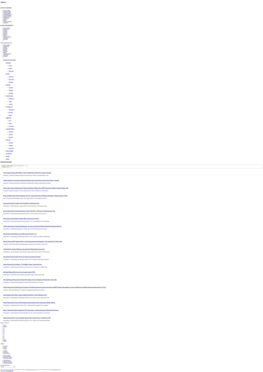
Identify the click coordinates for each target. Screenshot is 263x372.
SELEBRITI (11, 126)
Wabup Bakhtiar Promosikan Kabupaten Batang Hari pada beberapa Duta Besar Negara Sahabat (31, 180)
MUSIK (10, 123)
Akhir (4, 341)
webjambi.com (29, 369)
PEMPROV (11, 131)
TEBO (4, 20)
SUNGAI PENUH (7, 21)
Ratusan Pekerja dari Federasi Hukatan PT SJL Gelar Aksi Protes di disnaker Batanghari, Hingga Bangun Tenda (35, 195)
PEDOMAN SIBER (7, 363)
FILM (10, 120)
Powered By (7, 370)
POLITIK (5, 31)
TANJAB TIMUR (7, 15)
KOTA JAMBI (6, 10)
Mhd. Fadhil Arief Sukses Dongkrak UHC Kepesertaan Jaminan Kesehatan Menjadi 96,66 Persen (30, 310)
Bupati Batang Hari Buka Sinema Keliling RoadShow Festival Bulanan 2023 (25, 295)
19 (3, 337)
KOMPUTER (11, 98)
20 (3, 338)
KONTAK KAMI (7, 356)
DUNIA (5, 30)
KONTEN (5, 352)
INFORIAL (11, 82)
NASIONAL (6, 29)
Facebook (5, 346)
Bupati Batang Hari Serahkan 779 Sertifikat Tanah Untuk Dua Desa (22, 264)
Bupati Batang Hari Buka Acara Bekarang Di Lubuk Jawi (19, 234)
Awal (4, 325)
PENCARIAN (6, 353)
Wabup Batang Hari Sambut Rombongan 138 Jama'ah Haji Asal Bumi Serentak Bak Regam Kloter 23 (32, 226)
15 (3, 332)
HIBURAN (5, 38)
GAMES (10, 101)
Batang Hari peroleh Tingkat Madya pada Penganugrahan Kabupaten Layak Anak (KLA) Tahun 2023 (32, 241)
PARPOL (10, 68)
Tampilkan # (4, 167)
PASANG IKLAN (7, 361)
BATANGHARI (7, 12)
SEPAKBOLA (11, 109)
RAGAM (5, 39)
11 (3, 327)
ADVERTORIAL (7, 36)
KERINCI (5, 22)
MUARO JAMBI (7, 11)
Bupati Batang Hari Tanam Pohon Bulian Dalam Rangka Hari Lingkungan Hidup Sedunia (29, 302)
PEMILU (10, 65)
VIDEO (5, 350)
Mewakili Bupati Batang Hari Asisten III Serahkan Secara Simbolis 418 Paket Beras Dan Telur (30, 279)
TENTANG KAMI (7, 358)
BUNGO (5, 19)
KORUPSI (11, 87)
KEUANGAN (11, 79)
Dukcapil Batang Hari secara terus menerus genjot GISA (19, 272)
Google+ (5, 348)
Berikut (5, 340)
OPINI (4, 35)
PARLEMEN (11, 71)
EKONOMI (11, 76)
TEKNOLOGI (9, 96)
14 (3, 331)
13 (3, 330)
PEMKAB (11, 137)
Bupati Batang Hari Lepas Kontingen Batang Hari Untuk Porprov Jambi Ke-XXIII (27, 318)
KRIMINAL (11, 93)
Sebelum (5, 326)
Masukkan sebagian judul (7, 165)
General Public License (56, 369)
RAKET (10, 115)
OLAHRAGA (9, 107)
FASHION (11, 145)
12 (3, 328)
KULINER (11, 142)
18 (3, 336)
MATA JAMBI (6, 28)
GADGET (11, 104)
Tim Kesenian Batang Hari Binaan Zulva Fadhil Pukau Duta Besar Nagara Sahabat (27, 172)
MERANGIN (6, 17)
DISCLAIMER (6, 355)
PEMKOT (11, 134)
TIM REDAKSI (6, 360)
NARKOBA (11, 90)
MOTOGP (11, 112)
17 (3, 335)
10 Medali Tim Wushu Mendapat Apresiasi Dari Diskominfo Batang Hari (24, 249)
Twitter (4, 347)
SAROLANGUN (7, 16)
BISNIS (5, 33)
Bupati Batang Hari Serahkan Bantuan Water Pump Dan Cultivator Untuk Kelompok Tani (29, 211)
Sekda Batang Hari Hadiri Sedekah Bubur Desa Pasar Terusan (21, 218)
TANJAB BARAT (7, 14)
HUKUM (5, 34)
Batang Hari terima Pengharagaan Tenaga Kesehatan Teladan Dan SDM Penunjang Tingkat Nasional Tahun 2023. (36, 188)
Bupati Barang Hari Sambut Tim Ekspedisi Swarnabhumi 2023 (21, 203)
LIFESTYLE (11, 148)
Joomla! (33, 369)
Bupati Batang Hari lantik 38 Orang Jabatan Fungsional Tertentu (22, 257)
